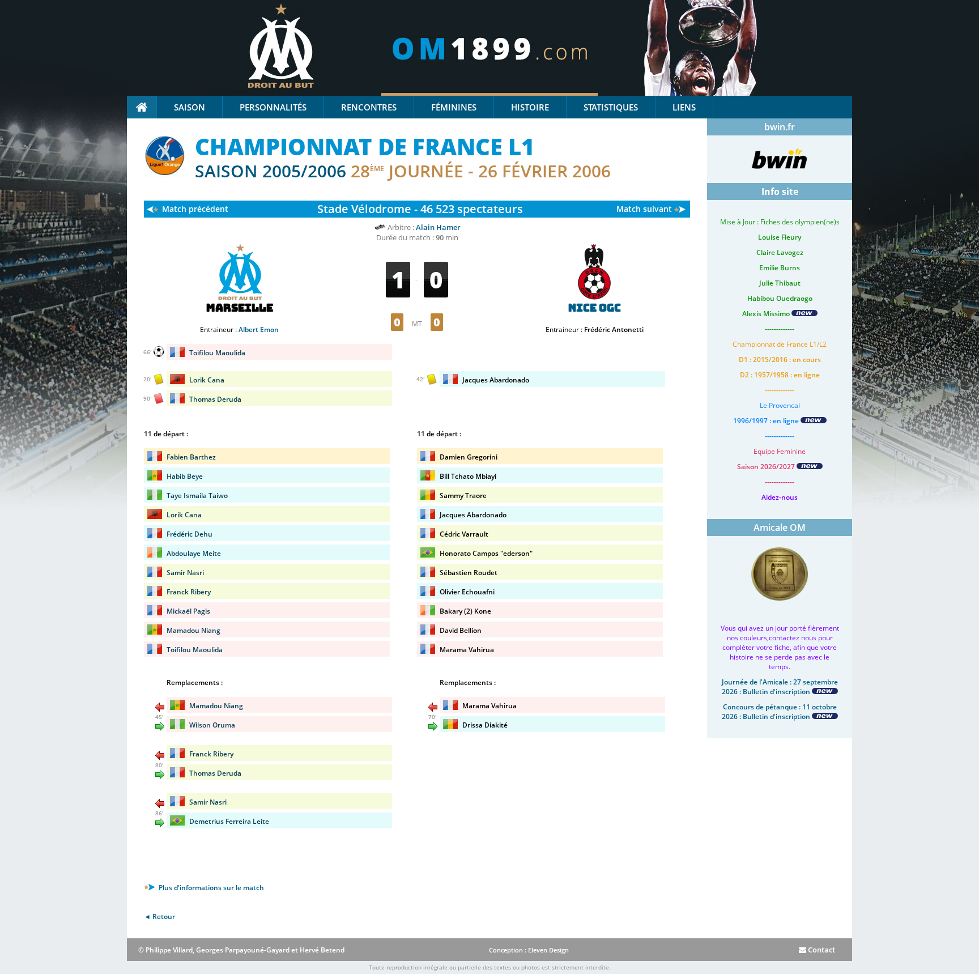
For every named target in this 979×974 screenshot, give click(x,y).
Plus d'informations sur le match (210, 887)
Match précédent (195, 208)
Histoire (530, 107)
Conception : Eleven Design (529, 950)
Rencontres (369, 107)
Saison (189, 107)
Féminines (453, 107)
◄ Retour (159, 916)
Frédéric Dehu (189, 534)
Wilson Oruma (212, 725)
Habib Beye (185, 476)
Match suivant (644, 208)
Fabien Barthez (191, 457)
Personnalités (273, 107)
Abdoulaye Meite (194, 553)
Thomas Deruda (215, 399)
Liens (684, 107)
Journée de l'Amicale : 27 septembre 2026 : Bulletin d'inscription (780, 686)
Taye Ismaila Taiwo (197, 495)
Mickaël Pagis (188, 611)
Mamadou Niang (193, 630)
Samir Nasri (185, 572)
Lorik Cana (206, 380)
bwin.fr (779, 127)
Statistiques (611, 107)
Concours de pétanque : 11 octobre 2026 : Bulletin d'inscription (779, 711)
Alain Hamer (438, 227)
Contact (820, 950)
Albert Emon (259, 329)
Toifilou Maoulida (217, 353)
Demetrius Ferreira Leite (229, 821)
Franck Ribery (189, 592)
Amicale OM (780, 527)
